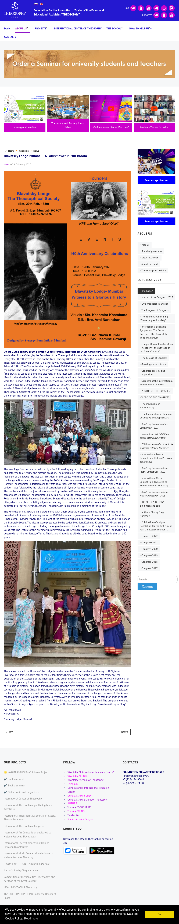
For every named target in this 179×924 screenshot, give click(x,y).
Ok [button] (159, 914)
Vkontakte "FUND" (77, 776)
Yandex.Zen (73, 815)
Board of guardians (151, 251)
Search (149, 586)
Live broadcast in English (155, 303)
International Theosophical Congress (24, 826)
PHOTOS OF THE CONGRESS (156, 391)
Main (7, 28)
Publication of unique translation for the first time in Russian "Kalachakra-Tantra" (156, 526)
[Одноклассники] (140, 7)
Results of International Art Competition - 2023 (154, 425)
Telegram (72, 784)
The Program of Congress (155, 310)
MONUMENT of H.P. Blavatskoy (20, 887)
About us (21, 28)
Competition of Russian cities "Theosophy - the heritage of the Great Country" (156, 348)
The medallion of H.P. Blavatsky (150, 405)
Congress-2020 (149, 548)
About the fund (149, 264)
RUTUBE (72, 803)
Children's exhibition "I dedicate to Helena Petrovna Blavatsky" (156, 446)
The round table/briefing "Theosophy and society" (154, 318)
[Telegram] (156, 7)
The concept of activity (153, 270)
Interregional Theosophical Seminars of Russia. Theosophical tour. (29, 817)
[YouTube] (148, 7)
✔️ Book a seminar (14, 785)
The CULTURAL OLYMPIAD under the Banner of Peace (30, 896)
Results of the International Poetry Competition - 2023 (154, 470)
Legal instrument (150, 257)
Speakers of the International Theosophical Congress (156, 382)
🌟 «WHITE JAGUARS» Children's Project (26, 772)
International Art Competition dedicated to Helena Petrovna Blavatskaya (27, 834)
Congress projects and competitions (152, 372)
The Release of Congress (154, 357)
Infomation (147, 290)
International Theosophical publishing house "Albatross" (28, 807)
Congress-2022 (149, 536)
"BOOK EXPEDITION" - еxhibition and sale (152, 503)
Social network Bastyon (80, 819)
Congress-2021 (149, 542)
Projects (40, 28)
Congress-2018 (149, 561)
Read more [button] (31, 918)
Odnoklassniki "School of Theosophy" (87, 799)
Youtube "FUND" (76, 811)
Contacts (10, 36)
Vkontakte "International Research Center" (90, 772)
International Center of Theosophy (78, 28)
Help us (145, 244)
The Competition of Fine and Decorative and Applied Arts (156, 415)
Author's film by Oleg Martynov (152, 514)
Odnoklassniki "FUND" (79, 795)
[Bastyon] (163, 7)
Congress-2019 (149, 555)
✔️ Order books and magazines (21, 792)
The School (113, 28)
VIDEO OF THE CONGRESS (155, 397)
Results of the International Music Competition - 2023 (154, 493)
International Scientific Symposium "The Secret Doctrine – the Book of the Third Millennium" (154, 332)
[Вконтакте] (133, 7)
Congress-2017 (149, 568)
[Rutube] (171, 7)
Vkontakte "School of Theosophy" (85, 780)
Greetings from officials (153, 364)
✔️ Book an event (14, 779)
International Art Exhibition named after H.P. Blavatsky (154, 436)
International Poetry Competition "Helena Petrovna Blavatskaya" (156, 458)
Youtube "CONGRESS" (79, 807)
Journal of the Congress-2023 (157, 297)
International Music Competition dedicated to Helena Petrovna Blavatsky (154, 482)
